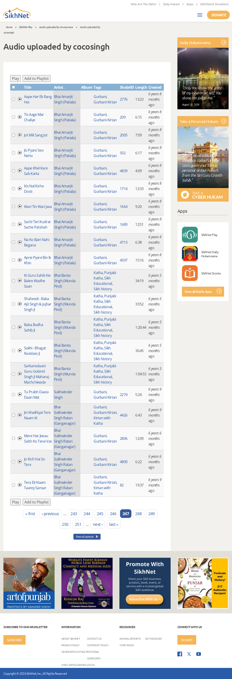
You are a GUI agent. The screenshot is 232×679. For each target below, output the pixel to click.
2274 (123, 394)
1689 (123, 224)
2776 (123, 99)
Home (9, 27)
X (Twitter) (189, 654)
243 (73, 513)
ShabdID (127, 87)
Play (15, 78)
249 (151, 513)
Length (141, 87)
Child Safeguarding (74, 665)
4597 (123, 260)
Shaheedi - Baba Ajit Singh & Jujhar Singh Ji (37, 304)
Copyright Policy (98, 645)
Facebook (179, 654)
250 (65, 524)
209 (123, 117)
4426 (123, 415)
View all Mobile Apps (198, 291)
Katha (98, 272)
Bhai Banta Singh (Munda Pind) (65, 281)
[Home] (17, 13)
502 (123, 152)
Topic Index (126, 645)
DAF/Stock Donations (214, 4)
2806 (123, 438)
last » (113, 524)
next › (97, 524)
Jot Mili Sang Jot (35, 135)
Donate (219, 14)
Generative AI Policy (74, 651)
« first (30, 513)
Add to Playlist (36, 78)
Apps (189, 4)
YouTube (198, 654)
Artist (58, 87)
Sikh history (103, 288)
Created (154, 87)
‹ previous (50, 513)
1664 (123, 206)
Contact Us (94, 638)
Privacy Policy (70, 645)
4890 (123, 461)
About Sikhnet (70, 638)
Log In (90, 665)
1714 (123, 188)
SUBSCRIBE (14, 640)
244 (87, 513)
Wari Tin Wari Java (38, 206)
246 (113, 513)
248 (138, 513)
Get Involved (153, 638)
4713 (123, 242)
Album (86, 87)
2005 (123, 135)
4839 (123, 170)
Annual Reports (129, 638)
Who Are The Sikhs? (143, 4)
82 (122, 485)
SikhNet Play (25, 27)
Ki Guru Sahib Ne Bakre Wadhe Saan (37, 281)
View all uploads (85, 536)
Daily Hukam (171, 4)
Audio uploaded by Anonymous (56, 27)
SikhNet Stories (211, 273)
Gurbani (100, 96)
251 (78, 524)
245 (100, 513)
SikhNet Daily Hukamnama (209, 254)
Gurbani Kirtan (105, 102)
